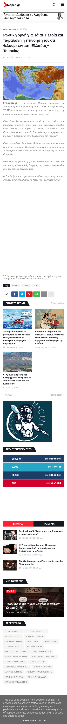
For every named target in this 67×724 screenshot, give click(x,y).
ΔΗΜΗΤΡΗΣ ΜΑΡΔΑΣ (42, 666)
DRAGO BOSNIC (50, 641)
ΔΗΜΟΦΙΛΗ (18, 523)
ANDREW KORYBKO (13, 641)
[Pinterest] (29, 294)
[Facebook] (14, 294)
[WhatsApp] (36, 294)
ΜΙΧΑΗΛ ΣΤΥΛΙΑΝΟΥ (34, 636)
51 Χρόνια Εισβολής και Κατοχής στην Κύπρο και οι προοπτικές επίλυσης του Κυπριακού (17, 379)
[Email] (44, 294)
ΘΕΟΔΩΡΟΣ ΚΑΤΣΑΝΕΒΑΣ (16, 651)
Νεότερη (9, 394)
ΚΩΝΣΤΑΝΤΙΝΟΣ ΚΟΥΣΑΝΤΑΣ (39, 672)
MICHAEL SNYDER (34, 646)
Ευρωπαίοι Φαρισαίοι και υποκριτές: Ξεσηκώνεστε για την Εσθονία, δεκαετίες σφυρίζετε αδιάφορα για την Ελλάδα (49, 337)
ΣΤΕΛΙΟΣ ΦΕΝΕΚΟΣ (13, 646)
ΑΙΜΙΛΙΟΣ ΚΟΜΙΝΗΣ (13, 672)
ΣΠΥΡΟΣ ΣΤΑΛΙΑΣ (37, 661)
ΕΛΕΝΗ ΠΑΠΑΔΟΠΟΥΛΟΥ (16, 656)
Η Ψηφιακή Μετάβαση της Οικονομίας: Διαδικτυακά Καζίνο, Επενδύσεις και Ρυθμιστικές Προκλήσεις (38, 548)
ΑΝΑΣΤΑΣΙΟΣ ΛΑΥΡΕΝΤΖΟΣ (17, 666)
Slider (36, 285)
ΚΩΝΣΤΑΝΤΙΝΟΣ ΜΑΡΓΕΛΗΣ (44, 656)
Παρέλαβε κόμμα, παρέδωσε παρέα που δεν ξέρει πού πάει (41, 563)
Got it (43, 720)
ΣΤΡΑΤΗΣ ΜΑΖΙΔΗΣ (13, 631)
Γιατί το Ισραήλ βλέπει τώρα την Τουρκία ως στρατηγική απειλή (41, 533)
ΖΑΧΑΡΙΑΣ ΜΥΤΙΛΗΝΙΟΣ (15, 661)
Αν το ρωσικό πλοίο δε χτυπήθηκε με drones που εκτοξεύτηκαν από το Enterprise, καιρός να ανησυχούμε (16, 337)
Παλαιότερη (56, 394)
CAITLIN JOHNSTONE (14, 677)
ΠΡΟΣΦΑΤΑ (48, 523)
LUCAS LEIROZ (33, 641)
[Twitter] (22, 294)
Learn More (29, 720)
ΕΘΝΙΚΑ (23, 29)
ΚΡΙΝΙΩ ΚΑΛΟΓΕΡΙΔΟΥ (42, 651)
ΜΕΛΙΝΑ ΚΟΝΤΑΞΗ (13, 636)
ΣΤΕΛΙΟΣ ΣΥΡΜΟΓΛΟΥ (36, 631)
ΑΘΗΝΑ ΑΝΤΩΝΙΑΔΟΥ (37, 677)
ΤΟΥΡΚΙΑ (26, 285)
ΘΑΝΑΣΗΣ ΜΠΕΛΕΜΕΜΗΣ (16, 682)
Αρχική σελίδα (10, 29)
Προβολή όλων (57, 303)
